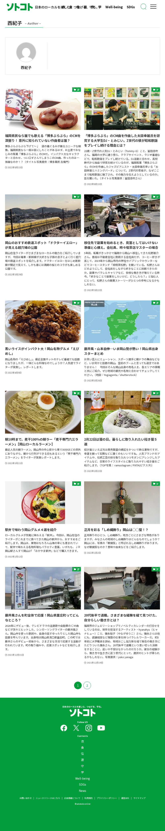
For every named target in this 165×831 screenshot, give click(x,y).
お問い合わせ (26, 797)
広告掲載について (72, 797)
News (82, 791)
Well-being (114, 6)
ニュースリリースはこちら (48, 797)
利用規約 (89, 797)
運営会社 (125, 797)
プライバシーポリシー (107, 797)
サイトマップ (139, 797)
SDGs (131, 6)
